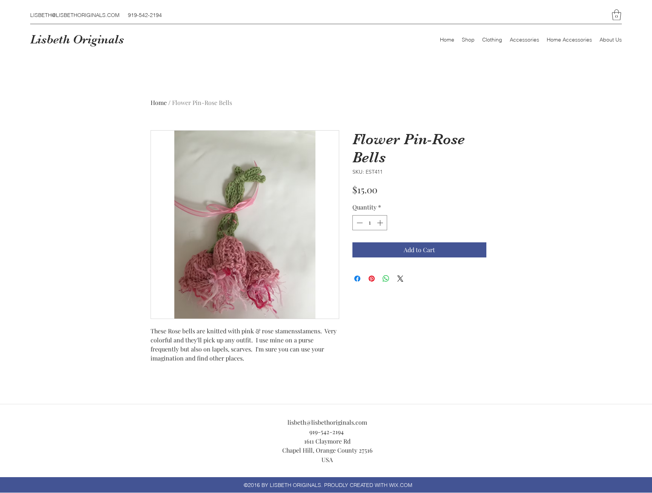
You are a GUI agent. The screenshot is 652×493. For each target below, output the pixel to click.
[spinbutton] (369, 223)
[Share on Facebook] (357, 278)
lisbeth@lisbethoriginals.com (327, 422)
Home (159, 102)
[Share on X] (400, 278)
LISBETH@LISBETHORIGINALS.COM (75, 15)
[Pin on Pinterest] (371, 278)
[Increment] (380, 223)
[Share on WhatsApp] (386, 278)
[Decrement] (359, 223)
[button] (616, 14)
